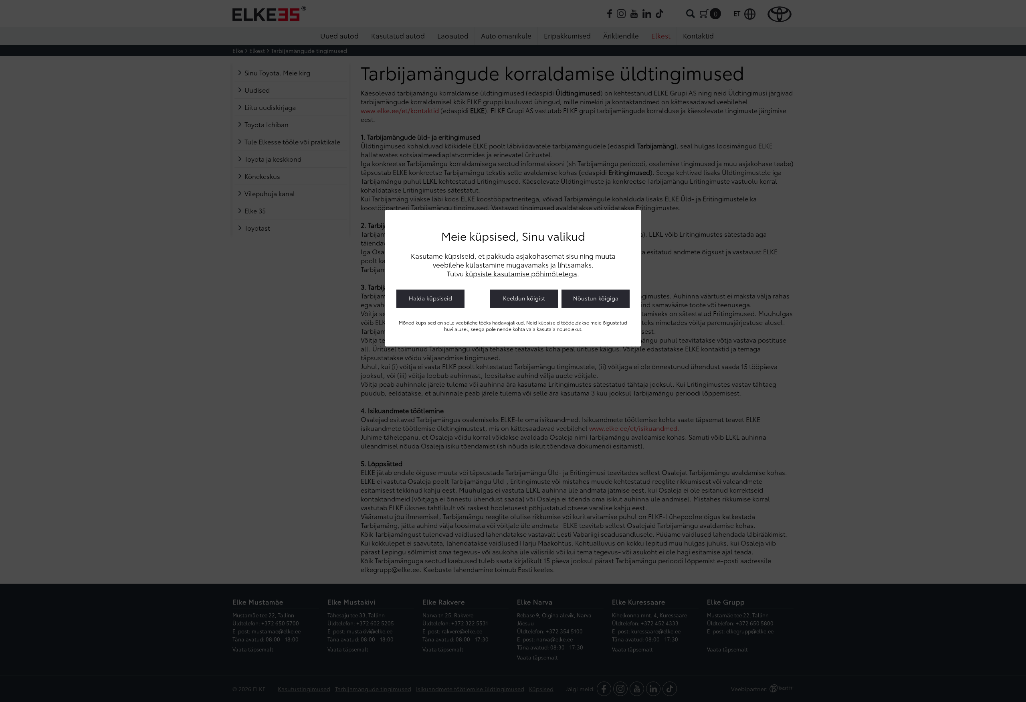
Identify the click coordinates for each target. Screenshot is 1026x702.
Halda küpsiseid (430, 298)
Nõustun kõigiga (595, 298)
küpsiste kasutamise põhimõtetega (521, 273)
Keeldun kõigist (524, 298)
